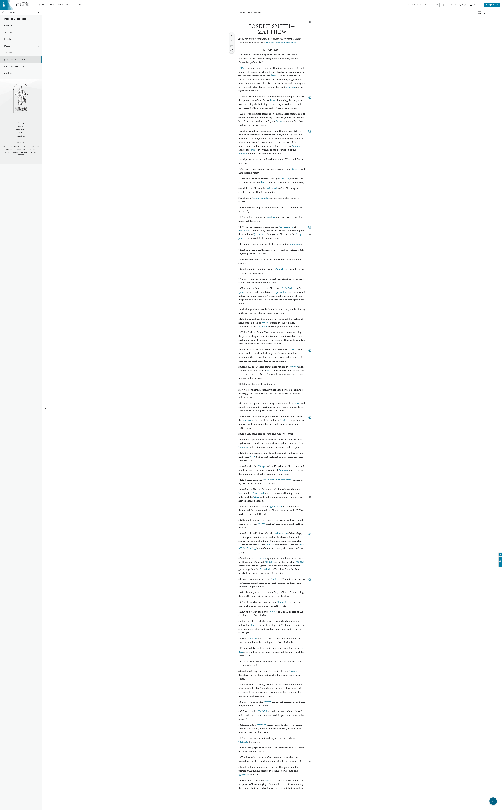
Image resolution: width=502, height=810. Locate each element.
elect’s (294, 366)
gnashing (244, 774)
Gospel (263, 466)
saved (266, 322)
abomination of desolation (278, 479)
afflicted (284, 178)
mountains (295, 244)
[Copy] (232, 46)
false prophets (260, 198)
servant (262, 725)
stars (256, 497)
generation (276, 506)
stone (280, 121)
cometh (276, 75)
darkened (259, 493)
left (247, 655)
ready (268, 701)
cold (252, 456)
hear (272, 100)
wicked (243, 153)
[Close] (232, 35)
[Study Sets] (479, 12)
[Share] (232, 50)
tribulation (288, 288)
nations (284, 470)
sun (241, 493)
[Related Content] (491, 12)
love (287, 207)
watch (293, 671)
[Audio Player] (493, 801)
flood (253, 625)
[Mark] (232, 41)
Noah (274, 611)
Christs (292, 349)
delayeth (243, 742)
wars (269, 370)
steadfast (271, 217)
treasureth (260, 558)
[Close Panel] (38, 12)
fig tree (275, 579)
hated (264, 182)
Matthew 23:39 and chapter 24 (281, 42)
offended (272, 188)
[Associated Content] (309, 97)
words (262, 523)
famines (243, 447)
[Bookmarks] (485, 12)
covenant (262, 326)
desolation (244, 230)
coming (297, 146)
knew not (252, 638)
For (243, 68)
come (269, 562)
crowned (291, 87)
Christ (295, 169)
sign (282, 146)
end (253, 149)
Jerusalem (260, 234)
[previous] (45, 407)
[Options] (496, 12)
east (297, 403)
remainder (266, 569)
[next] (498, 407)
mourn (270, 544)
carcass (247, 420)
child (280, 269)
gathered (285, 420)
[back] (3, 12)
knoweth (282, 602)
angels (300, 562)
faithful (263, 711)
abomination (286, 227)
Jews (241, 292)
